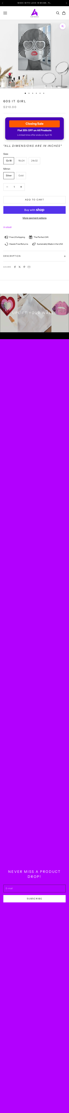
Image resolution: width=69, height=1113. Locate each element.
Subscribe (34, 898)
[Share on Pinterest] (24, 267)
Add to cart (34, 199)
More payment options (35, 217)
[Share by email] (29, 267)
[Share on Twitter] (19, 267)
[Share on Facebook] (15, 267)
